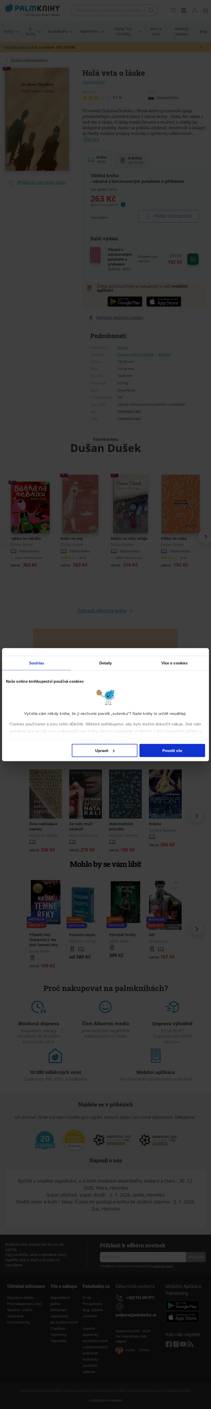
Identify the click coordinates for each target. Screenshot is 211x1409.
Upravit (101, 750)
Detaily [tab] (105, 663)
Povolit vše (172, 750)
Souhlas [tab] (36, 663)
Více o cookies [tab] (174, 663)
